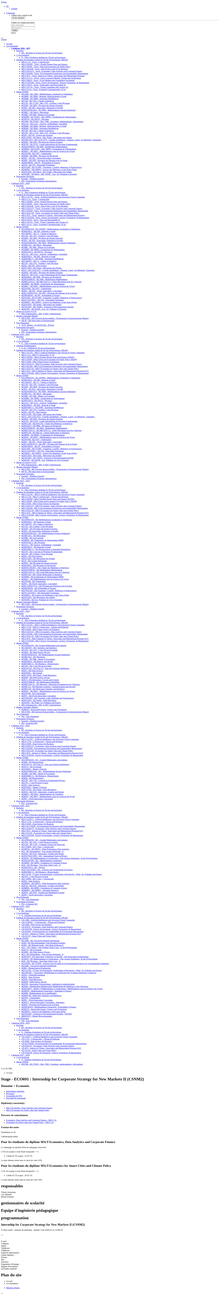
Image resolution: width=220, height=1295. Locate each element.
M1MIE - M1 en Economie (32, 538)
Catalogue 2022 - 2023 (20, 611)
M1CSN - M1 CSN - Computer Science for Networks (43, 845)
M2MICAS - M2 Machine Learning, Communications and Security (48, 687)
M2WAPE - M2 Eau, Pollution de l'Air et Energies (41, 600)
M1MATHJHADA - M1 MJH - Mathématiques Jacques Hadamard (48, 243)
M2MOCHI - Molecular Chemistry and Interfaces (41, 996)
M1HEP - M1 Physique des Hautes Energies (39, 529)
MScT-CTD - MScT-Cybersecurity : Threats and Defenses (44, 497)
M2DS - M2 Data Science (31, 556)
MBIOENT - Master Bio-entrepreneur (36, 1016)
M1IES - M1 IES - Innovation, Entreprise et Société (42, 108)
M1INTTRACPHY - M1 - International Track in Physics (44, 856)
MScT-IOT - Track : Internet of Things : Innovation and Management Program (53, 76)
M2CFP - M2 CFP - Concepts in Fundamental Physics (43, 780)
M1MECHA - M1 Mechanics (33, 657)
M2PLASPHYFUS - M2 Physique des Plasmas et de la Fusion (46, 586)
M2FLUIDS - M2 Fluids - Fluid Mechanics (38, 675)
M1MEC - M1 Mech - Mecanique (35, 112)
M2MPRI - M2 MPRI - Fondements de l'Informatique (43, 284)
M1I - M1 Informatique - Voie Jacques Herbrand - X (42, 851)
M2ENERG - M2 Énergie (31, 673)
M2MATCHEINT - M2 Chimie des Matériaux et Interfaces (45, 568)
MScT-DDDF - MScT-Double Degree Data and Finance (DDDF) (47, 357)
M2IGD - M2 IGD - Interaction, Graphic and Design (42, 792)
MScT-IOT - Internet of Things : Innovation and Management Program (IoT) (52, 753)
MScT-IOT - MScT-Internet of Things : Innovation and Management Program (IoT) (55, 371)
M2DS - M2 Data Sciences (32, 671)
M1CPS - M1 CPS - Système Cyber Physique (39, 236)
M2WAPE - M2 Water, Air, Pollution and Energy (41, 703)
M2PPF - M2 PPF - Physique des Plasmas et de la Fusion (44, 160)
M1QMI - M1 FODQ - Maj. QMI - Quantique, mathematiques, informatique (52, 1064)
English (14, 9)
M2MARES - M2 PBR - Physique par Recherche (41, 277)
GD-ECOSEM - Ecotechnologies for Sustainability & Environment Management (53, 1044)
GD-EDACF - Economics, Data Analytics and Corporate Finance (47, 1046)
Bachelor (20, 51)
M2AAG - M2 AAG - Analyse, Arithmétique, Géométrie (44, 124)
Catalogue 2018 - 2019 (20, 1023)
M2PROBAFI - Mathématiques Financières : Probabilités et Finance (48, 1007)
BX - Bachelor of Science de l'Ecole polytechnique (41, 53)
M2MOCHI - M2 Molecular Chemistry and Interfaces (43, 689)
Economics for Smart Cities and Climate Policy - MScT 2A (30, 1122)
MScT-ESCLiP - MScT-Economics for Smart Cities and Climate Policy (50, 369)
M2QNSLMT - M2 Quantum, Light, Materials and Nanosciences (47, 698)
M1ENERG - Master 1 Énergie (34, 769)
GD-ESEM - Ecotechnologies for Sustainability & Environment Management (52, 931)
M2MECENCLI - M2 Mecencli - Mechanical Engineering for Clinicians (50, 684)
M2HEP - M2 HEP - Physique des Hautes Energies (42, 142)
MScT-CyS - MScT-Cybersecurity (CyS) (37, 355)
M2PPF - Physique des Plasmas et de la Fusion (40, 1005)
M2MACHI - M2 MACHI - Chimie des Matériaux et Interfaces (46, 424)
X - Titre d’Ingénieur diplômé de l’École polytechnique (43, 57)
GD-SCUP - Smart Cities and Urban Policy (38, 936)
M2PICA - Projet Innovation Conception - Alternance (43, 1002)
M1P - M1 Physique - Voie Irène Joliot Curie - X (41, 865)
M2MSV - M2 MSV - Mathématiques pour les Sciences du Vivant (48, 151)
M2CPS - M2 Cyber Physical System (36, 666)
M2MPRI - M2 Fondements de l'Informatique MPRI (42, 577)
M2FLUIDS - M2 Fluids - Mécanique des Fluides (41, 268)
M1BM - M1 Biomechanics (32, 762)
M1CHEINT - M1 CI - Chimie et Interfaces (39, 234)
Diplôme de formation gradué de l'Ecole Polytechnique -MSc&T (42, 60)
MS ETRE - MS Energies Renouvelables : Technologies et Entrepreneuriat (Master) (55, 318)
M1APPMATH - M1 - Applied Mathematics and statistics (44, 760)
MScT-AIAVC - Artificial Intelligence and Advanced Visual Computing (50, 819)
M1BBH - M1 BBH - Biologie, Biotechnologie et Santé (43, 96)
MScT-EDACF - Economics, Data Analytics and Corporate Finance (48, 746)
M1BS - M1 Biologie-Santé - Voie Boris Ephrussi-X (42, 945)
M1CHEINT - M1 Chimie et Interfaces (37, 524)
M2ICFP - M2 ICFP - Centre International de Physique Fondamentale (49, 144)
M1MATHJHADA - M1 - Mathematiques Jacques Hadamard (46, 771)
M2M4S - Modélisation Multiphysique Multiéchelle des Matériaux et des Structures (54, 986)
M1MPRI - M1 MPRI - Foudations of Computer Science (44, 863)
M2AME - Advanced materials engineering (38, 966)
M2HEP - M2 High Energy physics (35, 677)
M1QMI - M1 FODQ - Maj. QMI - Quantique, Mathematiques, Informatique (52, 122)
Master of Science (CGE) (26, 311)
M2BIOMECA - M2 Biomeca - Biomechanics (40, 664)
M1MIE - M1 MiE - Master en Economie (38, 115)
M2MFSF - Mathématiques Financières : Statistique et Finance (46, 991)
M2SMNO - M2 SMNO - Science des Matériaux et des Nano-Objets (49, 302)
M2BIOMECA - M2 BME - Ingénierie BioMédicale (42, 259)
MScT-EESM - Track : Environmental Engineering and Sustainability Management (54, 73)
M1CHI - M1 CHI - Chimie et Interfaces (37, 101)
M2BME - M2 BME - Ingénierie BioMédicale (40, 128)
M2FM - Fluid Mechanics (31, 979)
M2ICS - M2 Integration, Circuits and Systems (40, 680)
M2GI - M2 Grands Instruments (34, 561)
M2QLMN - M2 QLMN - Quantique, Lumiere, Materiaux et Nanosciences (51, 167)
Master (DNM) (22, 92)
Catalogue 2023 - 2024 (20, 481)
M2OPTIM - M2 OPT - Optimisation (36, 154)
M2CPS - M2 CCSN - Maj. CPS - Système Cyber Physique (45, 133)
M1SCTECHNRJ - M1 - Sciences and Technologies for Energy (47, 870)
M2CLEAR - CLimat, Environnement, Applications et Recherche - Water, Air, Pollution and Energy (61, 874)
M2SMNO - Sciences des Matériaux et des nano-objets (43, 1012)
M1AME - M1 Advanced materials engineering (40, 941)
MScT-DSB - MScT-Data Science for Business (40, 362)
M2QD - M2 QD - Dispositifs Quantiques (38, 165)
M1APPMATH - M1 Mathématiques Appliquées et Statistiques (46, 520)
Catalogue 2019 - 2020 (20, 906)
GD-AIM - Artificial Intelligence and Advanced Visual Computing (48, 920)
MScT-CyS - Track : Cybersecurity (35, 62)
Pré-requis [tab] (10, 1094)
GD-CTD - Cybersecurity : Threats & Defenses (40, 1039)
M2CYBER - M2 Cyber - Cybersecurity (37, 879)
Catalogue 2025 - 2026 (20, 183)
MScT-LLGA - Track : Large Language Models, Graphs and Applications (51, 78)
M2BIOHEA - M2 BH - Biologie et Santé (38, 256)
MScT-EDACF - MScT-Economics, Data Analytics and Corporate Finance (51, 364)
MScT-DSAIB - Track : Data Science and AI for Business (44, 69)
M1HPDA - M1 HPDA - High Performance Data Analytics (45, 849)
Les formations (12, 46)
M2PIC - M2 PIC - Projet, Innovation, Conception (41, 291)
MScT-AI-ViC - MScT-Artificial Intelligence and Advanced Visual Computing (53, 353)
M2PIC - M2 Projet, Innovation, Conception (39, 584)
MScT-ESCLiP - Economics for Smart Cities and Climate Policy (47, 751)
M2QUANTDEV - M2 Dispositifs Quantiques (40, 593)
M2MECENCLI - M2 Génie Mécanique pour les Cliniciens (45, 572)
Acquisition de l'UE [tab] (14, 1096)
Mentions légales (13, 1288)
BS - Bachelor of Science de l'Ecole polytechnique (41, 485)
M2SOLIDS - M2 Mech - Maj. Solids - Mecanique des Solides (46, 172)
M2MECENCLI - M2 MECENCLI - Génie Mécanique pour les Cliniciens (51, 282)
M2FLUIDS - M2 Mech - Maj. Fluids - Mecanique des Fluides (46, 138)
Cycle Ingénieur (22, 55)
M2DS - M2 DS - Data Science (34, 266)
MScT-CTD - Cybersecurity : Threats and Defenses (42, 742)
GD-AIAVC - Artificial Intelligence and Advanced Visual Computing (49, 1037)
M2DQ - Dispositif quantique (33, 975)
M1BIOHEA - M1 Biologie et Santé (36, 522)
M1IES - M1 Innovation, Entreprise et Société (39, 531)
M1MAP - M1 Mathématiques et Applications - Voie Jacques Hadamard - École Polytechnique (59, 858)
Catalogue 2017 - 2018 (20, 1055)
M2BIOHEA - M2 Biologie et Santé (36, 547)
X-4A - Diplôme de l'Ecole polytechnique (38, 348)
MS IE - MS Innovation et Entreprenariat (37, 321)
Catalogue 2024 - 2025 (20, 334)
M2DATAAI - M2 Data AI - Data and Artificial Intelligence (45, 668)
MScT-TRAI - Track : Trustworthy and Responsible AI (43, 85)
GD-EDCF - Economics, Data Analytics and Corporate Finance (47, 927)
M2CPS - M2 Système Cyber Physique (37, 554)
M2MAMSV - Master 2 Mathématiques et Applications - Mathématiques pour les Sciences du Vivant (61, 989)
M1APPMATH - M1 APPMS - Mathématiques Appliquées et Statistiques (50, 229)
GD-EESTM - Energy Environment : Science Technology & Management (51, 929)
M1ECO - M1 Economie (31, 767)
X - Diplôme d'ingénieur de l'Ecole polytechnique (41, 915)
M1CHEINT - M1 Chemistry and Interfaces (39, 648)
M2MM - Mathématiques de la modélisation (39, 993)
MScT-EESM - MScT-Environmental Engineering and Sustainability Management (54, 366)
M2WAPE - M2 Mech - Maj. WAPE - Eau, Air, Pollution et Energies (49, 174)
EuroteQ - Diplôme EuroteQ (32, 179)
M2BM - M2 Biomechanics (32, 778)
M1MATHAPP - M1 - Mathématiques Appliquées (41, 861)
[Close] (2, 1293)
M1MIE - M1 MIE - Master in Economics (38, 659)
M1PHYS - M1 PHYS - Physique (35, 119)
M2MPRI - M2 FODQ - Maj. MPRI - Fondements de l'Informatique (48, 149)
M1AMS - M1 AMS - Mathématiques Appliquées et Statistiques (47, 94)
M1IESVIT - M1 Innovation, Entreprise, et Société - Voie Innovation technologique (55, 957)
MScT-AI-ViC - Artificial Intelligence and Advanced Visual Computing (50, 739)
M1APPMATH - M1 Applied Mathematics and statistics (43, 645)
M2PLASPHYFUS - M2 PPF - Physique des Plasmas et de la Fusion (49, 293)
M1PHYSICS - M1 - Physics (33, 867)
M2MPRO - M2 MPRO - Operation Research (39, 890)
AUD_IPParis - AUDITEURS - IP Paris (37, 325)
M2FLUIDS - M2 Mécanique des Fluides (38, 559)
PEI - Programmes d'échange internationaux (39, 181)
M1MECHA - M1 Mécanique (33, 536)
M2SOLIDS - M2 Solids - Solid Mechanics (38, 700)
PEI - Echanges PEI (29, 723)
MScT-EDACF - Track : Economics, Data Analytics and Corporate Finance (51, 71)
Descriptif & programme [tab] (16, 1098)
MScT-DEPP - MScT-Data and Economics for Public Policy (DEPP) (49, 359)
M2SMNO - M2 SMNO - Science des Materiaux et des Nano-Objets (49, 170)
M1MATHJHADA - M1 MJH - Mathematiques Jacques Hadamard (48, 110)
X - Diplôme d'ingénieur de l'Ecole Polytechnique (41, 1060)
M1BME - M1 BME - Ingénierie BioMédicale (40, 99)
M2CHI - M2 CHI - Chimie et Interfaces (37, 131)
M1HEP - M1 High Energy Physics (35, 652)
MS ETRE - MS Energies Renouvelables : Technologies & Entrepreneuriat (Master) (55, 712)
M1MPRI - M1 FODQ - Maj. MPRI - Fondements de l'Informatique (48, 117)
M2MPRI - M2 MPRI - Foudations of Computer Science (44, 888)
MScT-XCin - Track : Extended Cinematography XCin (43, 89)
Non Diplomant (22, 323)
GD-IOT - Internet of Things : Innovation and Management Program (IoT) (51, 934)
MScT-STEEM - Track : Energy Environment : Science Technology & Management (55, 83)
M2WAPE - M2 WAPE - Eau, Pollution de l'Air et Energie (45, 460)
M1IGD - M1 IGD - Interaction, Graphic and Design (42, 854)
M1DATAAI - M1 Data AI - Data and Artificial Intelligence (45, 764)
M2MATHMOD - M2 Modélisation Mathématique (41, 570)
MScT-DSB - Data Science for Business (37, 744)
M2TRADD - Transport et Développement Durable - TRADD (46, 1014)
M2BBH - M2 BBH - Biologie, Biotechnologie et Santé (43, 126)
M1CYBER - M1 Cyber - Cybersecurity (37, 847)
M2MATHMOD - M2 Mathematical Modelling (40, 682)
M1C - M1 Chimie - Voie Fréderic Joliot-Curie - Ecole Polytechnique (49, 947)
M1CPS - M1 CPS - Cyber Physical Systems (39, 650)
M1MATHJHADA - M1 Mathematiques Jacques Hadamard (45, 655)
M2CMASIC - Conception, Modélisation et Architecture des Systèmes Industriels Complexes (58, 973)
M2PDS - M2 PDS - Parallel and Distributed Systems (42, 893)
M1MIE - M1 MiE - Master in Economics (38, 774)
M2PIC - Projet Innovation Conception (37, 799)
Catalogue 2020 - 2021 (20, 806)
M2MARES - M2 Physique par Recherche (38, 565)
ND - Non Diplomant (30, 716)
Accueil (9, 44)
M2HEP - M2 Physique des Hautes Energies (39, 563)
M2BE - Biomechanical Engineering (36, 968)
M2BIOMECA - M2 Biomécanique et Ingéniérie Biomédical (45, 549)
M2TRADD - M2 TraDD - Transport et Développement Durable (47, 307)
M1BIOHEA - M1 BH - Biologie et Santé (38, 231)
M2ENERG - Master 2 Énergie (34, 787)
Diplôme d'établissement (26, 346)
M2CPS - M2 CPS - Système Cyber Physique (39, 263)
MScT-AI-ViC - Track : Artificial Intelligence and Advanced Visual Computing (53, 197)
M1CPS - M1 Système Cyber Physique (37, 526)
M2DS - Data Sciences (30, 785)
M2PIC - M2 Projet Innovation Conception (38, 696)
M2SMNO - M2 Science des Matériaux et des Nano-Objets (45, 595)
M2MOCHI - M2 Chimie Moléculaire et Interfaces (41, 575)
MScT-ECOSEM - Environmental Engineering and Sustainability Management (53, 826)
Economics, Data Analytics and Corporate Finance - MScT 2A (31, 1120)
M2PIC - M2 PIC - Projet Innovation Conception (41, 158)
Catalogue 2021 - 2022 (20, 726)
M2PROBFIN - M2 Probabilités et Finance (38, 588)
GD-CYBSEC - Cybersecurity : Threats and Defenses (43, 922)
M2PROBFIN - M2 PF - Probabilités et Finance (40, 163)
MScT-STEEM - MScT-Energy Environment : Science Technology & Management (55, 373)
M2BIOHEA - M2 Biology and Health (37, 661)
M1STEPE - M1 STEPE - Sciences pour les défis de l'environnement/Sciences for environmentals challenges (65, 963)
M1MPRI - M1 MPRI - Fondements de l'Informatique (43, 250)
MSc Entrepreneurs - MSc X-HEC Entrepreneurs (41, 314)
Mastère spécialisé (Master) (27, 316)
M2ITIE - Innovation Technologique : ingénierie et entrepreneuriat (48, 984)
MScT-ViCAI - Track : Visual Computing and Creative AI (44, 87)
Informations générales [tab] (15, 1091)
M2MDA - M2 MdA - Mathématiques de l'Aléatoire (42, 794)
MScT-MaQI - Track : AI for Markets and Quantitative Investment (47, 80)
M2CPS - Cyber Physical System (34, 783)
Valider (14, 30)
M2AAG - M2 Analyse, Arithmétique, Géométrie (41, 545)
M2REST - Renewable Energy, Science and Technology (44, 710)
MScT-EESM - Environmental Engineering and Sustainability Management (51, 748)
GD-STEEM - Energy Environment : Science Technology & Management (51, 1053)
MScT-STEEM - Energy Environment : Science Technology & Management (52, 755)
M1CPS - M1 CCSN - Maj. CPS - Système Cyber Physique (45, 103)
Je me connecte (18, 18)
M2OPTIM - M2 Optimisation (33, 581)
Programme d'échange (25, 176)
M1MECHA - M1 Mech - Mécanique (36, 245)
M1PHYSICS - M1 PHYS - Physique (36, 252)
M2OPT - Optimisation (30, 998)
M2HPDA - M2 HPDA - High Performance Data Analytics (45, 883)
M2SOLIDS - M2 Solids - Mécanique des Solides (41, 305)
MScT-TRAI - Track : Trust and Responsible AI (40, 220)
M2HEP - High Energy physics (34, 982)
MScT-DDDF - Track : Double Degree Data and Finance (44, 64)
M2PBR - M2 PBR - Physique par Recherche (39, 156)
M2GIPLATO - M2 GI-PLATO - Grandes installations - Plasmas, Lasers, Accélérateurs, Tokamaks (61, 140)
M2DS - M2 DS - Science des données (37, 135)
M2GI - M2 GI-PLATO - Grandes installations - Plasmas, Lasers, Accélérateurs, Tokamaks (57, 270)
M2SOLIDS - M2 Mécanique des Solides (38, 597)
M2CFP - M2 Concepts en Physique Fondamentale (42, 552)
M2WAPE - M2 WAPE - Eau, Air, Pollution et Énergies (43, 309)
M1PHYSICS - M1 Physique (33, 542)
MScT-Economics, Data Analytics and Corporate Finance (29, 1108)
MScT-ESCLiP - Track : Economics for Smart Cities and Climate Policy (50, 213)
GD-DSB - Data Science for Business (36, 925)
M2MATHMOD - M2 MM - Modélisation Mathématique (44, 147)
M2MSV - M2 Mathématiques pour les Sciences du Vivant (45, 579)
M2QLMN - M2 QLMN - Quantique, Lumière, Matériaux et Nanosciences (51, 298)
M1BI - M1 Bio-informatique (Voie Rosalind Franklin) (43, 943)
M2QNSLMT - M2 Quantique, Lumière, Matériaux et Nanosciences (49, 591)
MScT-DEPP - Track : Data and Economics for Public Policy (46, 67)
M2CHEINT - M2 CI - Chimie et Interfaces (39, 261)
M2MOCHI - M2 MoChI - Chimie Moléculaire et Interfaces (45, 433)
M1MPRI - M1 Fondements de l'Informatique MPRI (42, 540)
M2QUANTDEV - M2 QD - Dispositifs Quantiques (42, 300)
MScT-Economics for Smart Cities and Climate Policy (28, 1110)
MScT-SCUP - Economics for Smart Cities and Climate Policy (46, 833)
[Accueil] (4, 2)
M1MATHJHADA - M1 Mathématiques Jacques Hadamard (45, 533)
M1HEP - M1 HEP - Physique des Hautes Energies (42, 105)
